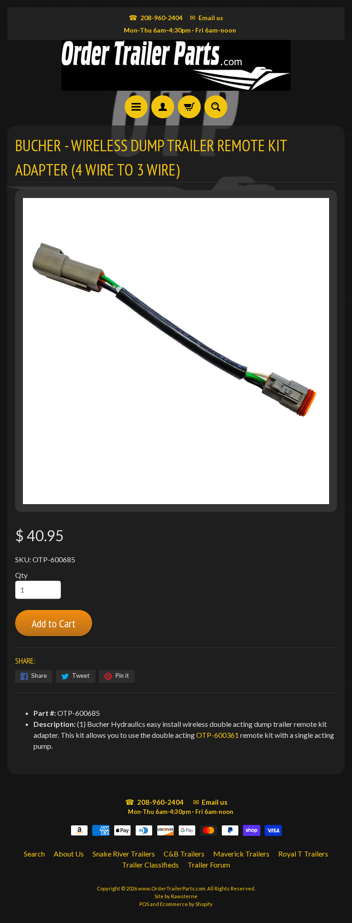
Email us (206, 17)
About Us (69, 853)
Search (34, 853)
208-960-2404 (155, 17)
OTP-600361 (217, 735)
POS (144, 904)
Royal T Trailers (303, 853)
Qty (21, 575)
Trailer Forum (208, 864)
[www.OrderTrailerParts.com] (176, 65)
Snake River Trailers (124, 853)
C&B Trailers (184, 853)
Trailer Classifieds (150, 864)
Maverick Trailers (241, 853)
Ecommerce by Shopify (186, 904)
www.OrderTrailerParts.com (171, 888)
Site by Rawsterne (176, 896)
